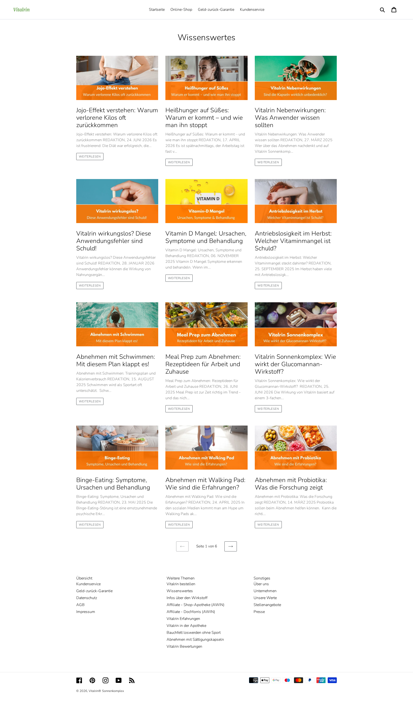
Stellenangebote (267, 604)
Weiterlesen (90, 156)
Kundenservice (88, 584)
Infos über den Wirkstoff (187, 598)
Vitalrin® (95, 691)
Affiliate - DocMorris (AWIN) (191, 611)
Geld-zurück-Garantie (94, 591)
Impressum (85, 611)
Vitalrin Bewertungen (184, 646)
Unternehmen (265, 591)
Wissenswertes (180, 591)
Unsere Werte (265, 598)
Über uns (261, 584)
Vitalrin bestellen (181, 584)
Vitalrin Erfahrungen (183, 618)
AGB (80, 604)
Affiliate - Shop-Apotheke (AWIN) (195, 604)
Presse (259, 611)
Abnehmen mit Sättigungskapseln (195, 639)
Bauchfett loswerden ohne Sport (194, 632)
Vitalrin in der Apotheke (186, 625)
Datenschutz (86, 598)
